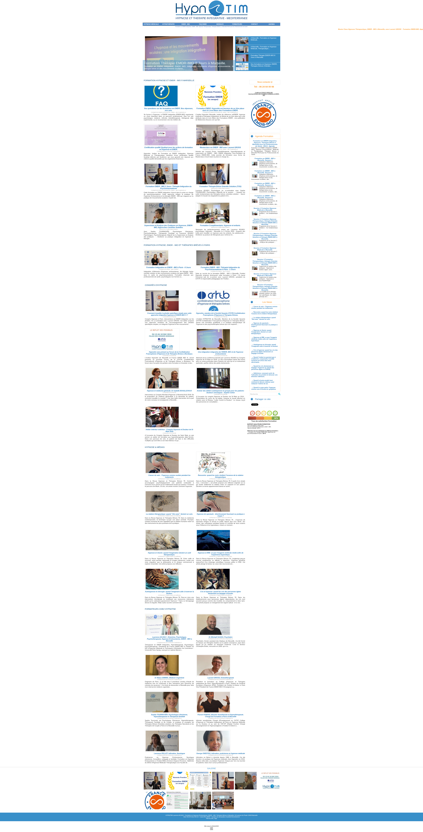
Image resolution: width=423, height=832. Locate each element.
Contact (254, 24)
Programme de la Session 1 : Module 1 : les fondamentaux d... (268, 213)
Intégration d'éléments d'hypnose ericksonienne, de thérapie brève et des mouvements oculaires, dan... (268, 164)
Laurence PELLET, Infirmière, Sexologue (169, 753)
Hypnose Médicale (151, 24)
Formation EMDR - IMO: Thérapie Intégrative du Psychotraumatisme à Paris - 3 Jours (220, 268)
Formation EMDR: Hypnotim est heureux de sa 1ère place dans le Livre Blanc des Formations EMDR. (220, 109)
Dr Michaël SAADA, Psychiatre (220, 637)
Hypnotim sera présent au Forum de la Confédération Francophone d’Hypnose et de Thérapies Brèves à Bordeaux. (169, 353)
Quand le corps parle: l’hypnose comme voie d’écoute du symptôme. (263, 388)
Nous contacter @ (265, 82)
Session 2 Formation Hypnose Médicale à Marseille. (265, 249)
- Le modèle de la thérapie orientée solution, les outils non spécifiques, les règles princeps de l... (267, 294)
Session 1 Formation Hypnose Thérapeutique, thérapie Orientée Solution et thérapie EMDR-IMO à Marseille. (264, 221)
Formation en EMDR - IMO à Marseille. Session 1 (265, 159)
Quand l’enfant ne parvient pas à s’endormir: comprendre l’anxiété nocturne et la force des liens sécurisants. (263, 359)
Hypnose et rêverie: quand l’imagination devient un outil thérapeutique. (169, 554)
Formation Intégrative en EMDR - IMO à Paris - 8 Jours (168, 267)
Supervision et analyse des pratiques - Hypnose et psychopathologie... (267, 278)
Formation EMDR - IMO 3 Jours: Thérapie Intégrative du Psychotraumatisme (169, 187)
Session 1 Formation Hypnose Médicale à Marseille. (265, 209)
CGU (211, 829)
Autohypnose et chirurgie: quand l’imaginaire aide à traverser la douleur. (169, 592)
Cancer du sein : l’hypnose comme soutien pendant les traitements (169, 476)
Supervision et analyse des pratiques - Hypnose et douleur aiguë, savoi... (267, 268)
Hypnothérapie (168, 24)
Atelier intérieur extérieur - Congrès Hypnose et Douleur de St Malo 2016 (169, 430)
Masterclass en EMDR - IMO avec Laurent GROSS (220, 147)
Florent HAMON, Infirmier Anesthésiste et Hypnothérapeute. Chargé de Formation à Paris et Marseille (221, 715)
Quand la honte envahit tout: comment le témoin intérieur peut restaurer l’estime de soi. (262, 382)
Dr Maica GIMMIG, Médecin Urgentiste (169, 678)
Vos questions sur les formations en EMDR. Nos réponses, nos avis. (168, 109)
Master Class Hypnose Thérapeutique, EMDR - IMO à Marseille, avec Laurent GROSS (299, 29)
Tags (215, 818)
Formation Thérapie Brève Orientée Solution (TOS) (220, 186)
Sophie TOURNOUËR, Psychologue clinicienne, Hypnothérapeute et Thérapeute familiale (169, 715)
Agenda (272, 24)
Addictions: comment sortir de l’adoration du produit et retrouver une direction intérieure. (264, 374)
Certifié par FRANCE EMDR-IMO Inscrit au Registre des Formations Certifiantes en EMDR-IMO (263, 94)
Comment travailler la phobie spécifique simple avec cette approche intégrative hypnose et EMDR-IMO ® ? (169, 314)
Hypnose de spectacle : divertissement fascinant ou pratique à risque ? (220, 515)
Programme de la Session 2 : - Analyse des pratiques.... (268, 241)
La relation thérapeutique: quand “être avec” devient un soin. (169, 514)
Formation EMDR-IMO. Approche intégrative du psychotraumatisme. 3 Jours (361, 29)
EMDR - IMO (186, 24)
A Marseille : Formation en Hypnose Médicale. (180, 63)
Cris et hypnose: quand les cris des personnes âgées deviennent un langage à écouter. (220, 592)
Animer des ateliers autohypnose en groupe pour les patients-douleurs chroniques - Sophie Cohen (220, 392)
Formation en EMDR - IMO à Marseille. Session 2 (265, 172)
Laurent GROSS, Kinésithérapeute (220, 678)
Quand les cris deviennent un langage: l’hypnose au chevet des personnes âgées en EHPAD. (262, 367)
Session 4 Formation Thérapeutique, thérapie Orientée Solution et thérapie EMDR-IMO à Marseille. (264, 287)
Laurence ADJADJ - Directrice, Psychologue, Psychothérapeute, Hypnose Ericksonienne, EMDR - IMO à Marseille (169, 639)
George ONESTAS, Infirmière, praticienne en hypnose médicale (220, 753)
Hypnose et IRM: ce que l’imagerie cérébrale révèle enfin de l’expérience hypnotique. (220, 554)
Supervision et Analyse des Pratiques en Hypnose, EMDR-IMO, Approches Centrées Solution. (168, 226)
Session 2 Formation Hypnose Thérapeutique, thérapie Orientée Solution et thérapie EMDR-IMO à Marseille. (264, 236)
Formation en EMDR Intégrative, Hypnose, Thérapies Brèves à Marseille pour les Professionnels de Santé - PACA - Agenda (264, 143)
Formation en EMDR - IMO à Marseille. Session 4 (265, 196)
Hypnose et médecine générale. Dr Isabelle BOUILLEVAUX (169, 391)
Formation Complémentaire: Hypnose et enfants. (220, 225)
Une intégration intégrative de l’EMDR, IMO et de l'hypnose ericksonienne (220, 353)
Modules (220, 24)
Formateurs (237, 24)
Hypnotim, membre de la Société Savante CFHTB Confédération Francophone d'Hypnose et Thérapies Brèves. (220, 314)
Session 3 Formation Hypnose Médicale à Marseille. (265, 274)
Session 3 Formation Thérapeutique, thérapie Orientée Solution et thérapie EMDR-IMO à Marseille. (264, 262)
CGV (211, 827)
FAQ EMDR (203, 24)
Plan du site (209, 818)
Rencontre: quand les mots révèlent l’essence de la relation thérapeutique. (220, 476)
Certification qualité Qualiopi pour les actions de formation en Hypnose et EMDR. (168, 148)
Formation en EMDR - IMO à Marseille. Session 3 (265, 184)
